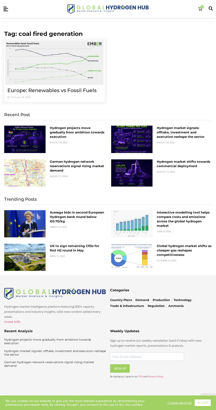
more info (12, 322)
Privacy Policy (155, 376)
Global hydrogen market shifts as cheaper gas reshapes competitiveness (184, 250)
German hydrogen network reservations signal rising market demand (77, 166)
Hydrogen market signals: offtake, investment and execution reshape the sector (180, 132)
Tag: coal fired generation (43, 33)
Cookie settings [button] (179, 403)
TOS (140, 376)
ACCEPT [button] (202, 402)
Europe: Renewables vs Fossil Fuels (52, 90)
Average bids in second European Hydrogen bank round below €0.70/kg (77, 216)
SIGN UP (120, 368)
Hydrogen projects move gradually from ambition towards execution (77, 132)
